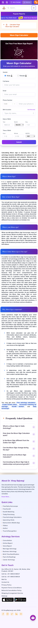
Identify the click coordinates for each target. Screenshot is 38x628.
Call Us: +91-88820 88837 (11, 574)
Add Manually (31, 109)
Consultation (7, 540)
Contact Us (5, 582)
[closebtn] (36, 2)
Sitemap (4, 596)
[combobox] (19, 113)
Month (16, 122)
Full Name (6, 81)
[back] (4, 24)
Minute (16, 133)
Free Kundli (6, 509)
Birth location (7, 109)
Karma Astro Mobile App (11, 523)
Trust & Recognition (9, 531)
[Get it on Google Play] (20, 600)
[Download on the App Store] (8, 600)
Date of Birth (7, 119)
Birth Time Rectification (10, 554)
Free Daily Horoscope (10, 506)
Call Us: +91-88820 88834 (11, 576)
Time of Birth (7, 130)
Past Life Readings (9, 557)
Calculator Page (15, 24)
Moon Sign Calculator (12, 26)
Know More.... (6, 496)
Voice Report (7, 546)
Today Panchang (8, 514)
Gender (5, 72)
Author (5, 528)
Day (26, 122)
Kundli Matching (8, 511)
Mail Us (4, 579)
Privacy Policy (6, 585)
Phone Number (7, 100)
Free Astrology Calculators (12, 517)
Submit (19, 142)
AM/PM (27, 133)
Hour (4, 133)
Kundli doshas (18, 406)
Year (4, 122)
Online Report (7, 543)
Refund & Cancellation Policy (12, 590)
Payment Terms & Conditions (12, 587)
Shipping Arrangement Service (12, 593)
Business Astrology (9, 551)
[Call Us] (3, 2)
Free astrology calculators (26, 402)
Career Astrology (8, 560)
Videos (5, 525)
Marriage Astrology (9, 548)
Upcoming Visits (8, 520)
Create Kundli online (9, 404)
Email (4, 90)
